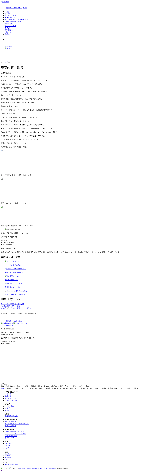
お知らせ (28, 308)
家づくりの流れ (10, 15)
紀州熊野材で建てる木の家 (14, 431)
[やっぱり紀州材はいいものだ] (73, 291)
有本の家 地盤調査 (12, 304)
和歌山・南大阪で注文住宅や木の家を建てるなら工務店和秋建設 (38, 468)
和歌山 (3, 388)
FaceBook (8, 443)
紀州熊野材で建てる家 (13, 21)
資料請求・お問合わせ (14, 321)
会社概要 (8, 396)
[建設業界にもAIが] (73, 276)
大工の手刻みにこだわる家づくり (17, 19)
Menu (25, 8)
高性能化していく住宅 (13, 287)
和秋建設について (11, 17)
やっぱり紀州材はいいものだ (15, 294)
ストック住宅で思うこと (13, 265)
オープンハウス (10, 26)
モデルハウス (22, 323)
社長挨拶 (8, 394)
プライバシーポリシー (13, 400)
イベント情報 (15, 308)
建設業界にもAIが (11, 280)
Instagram (8, 447)
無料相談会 (9, 30)
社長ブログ (9, 408)
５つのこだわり (10, 421)
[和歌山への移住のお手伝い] (73, 269)
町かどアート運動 (10, 306)
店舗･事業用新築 (11, 436)
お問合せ (8, 32)
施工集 (7, 13)
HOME (7, 11)
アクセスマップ (10, 398)
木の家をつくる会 (11, 416)
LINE (6, 449)
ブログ (7, 28)
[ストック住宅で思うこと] (73, 261)
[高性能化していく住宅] (73, 284)
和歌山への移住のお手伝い (14, 272)
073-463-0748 (7, 325)
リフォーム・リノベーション (15, 434)
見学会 (7, 34)
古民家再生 (9, 24)
